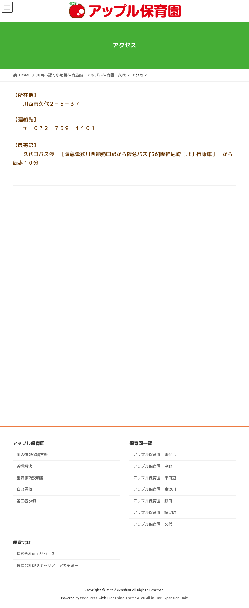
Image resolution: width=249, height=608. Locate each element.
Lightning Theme (121, 598)
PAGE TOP (237, 584)
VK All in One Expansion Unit (164, 598)
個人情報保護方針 (32, 454)
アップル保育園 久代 (152, 524)
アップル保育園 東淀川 (154, 489)
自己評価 (24, 489)
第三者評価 (26, 501)
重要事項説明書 (30, 478)
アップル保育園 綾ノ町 (154, 512)
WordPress (89, 598)
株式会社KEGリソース (36, 553)
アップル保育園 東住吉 (154, 454)
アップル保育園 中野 (152, 466)
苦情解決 (24, 466)
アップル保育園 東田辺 (154, 478)
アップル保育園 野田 (152, 501)
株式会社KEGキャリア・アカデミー (47, 565)
